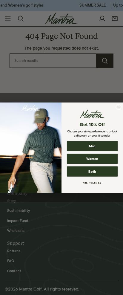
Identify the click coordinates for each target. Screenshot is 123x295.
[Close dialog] (118, 106)
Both (92, 171)
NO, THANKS (92, 183)
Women (92, 158)
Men (92, 145)
